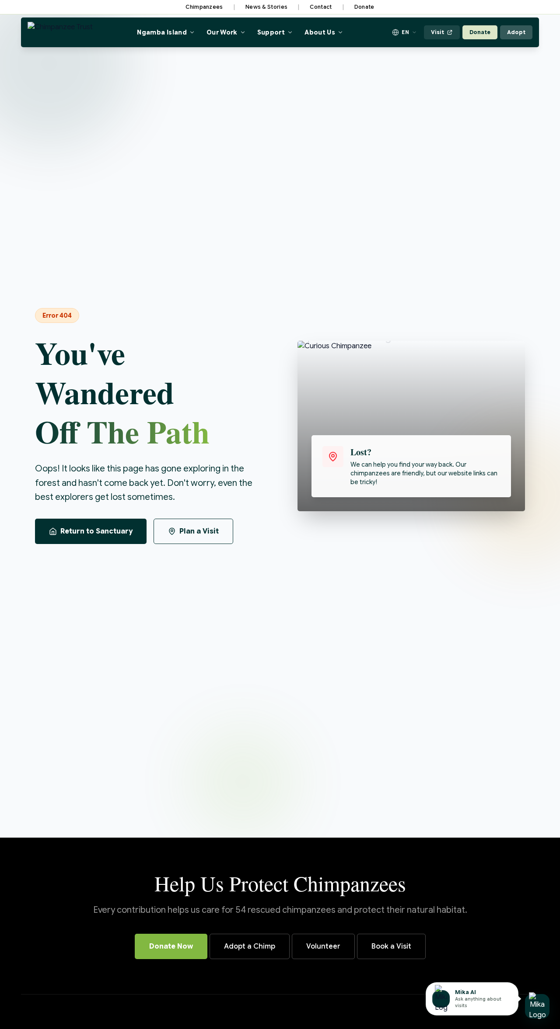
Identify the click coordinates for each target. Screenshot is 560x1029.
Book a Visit (391, 946)
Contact (321, 6)
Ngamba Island (162, 32)
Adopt (516, 32)
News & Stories (266, 6)
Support (271, 32)
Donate (364, 6)
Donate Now (171, 946)
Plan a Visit (199, 531)
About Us (319, 32)
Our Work (222, 32)
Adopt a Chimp (249, 946)
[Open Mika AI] (537, 1006)
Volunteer (323, 946)
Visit (437, 32)
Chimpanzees (204, 6)
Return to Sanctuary (96, 531)
